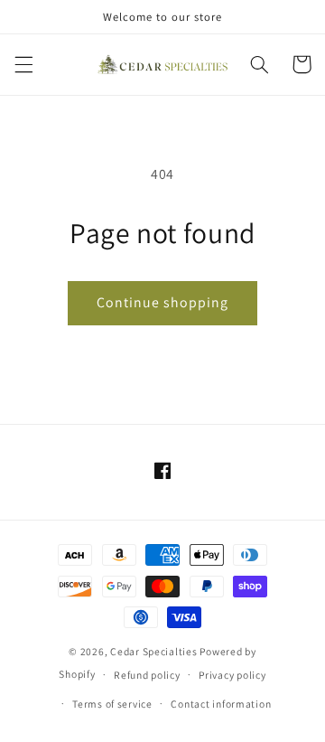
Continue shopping (163, 302)
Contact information (221, 703)
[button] (23, 64)
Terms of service (112, 703)
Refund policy (147, 674)
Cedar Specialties (154, 651)
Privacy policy (232, 674)
